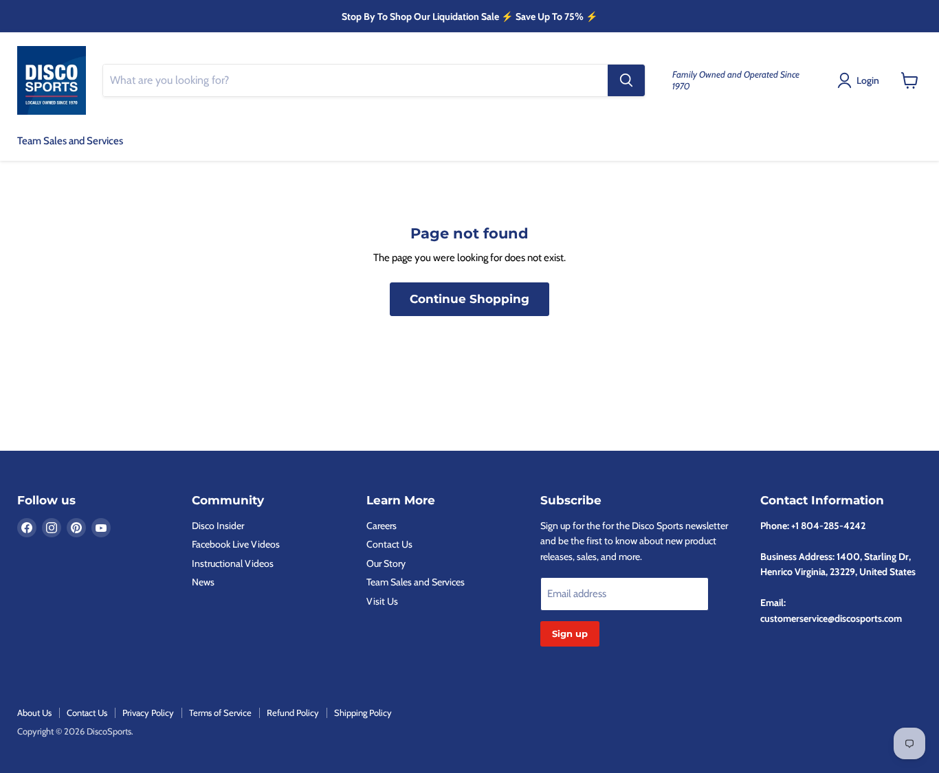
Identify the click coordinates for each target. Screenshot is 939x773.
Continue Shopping (469, 299)
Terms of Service (220, 712)
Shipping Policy (363, 712)
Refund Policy (293, 712)
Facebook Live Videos (236, 544)
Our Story (386, 563)
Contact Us (389, 544)
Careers (381, 525)
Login (868, 80)
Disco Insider (218, 525)
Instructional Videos (233, 563)
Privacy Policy (148, 712)
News (203, 582)
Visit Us (382, 601)
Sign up (570, 633)
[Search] (626, 80)
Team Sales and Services (70, 141)
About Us (34, 712)
